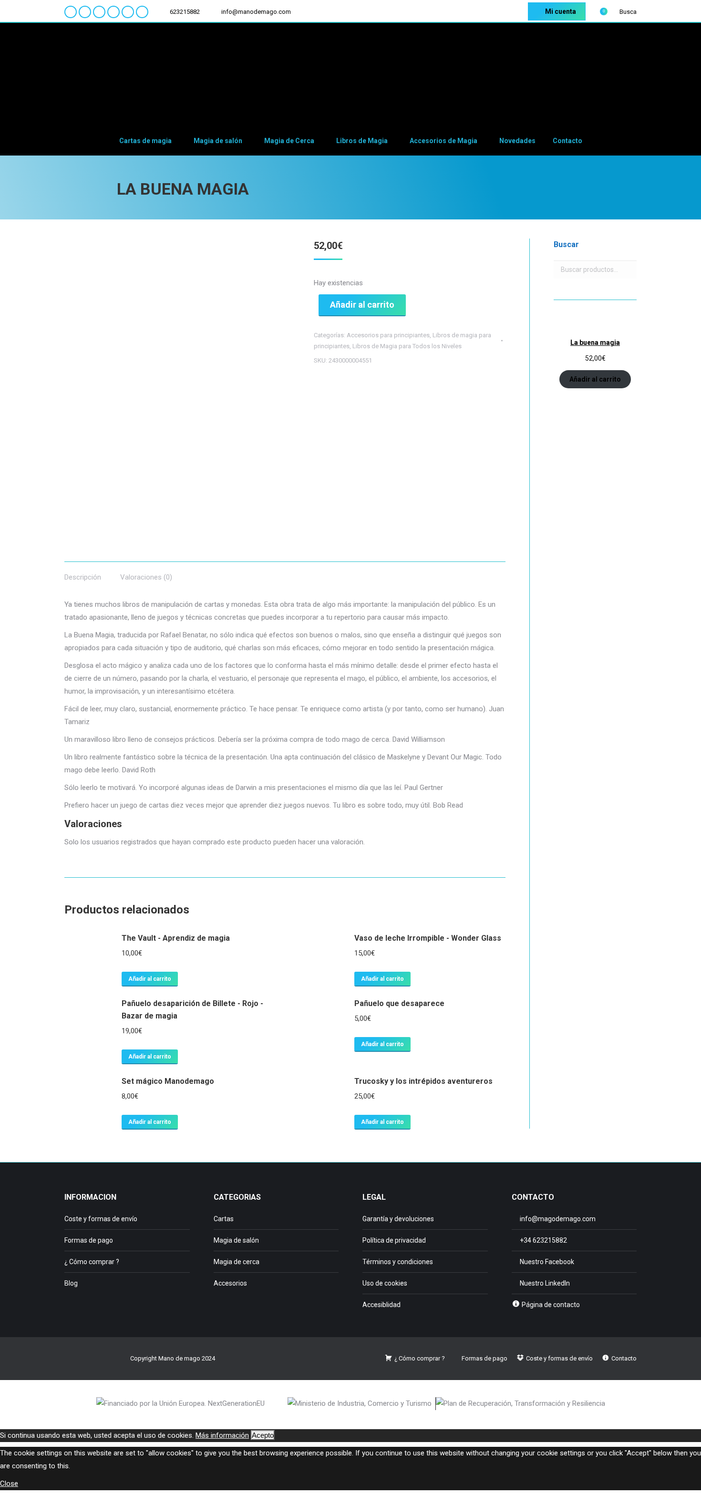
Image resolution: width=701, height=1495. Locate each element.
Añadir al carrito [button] (149, 979)
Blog (71, 1283)
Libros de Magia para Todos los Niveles (407, 346)
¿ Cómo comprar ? (91, 1262)
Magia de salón (236, 1240)
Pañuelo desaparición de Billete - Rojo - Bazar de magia (192, 1009)
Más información (222, 1435)
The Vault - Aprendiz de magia (176, 938)
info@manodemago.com (256, 11)
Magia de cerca (236, 1262)
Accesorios (230, 1283)
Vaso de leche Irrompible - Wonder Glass (427, 938)
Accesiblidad (381, 1304)
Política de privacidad (394, 1240)
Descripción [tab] (82, 577)
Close (9, 1483)
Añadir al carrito (362, 305)
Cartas (224, 1219)
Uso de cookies (384, 1283)
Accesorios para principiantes (388, 335)
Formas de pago (88, 1240)
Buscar (626, 269)
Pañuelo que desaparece (399, 1003)
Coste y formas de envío (100, 1219)
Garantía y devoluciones (398, 1219)
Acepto (263, 1435)
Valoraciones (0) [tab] (146, 577)
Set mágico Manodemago (168, 1081)
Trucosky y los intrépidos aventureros (423, 1081)
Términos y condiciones (397, 1262)
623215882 (185, 11)
